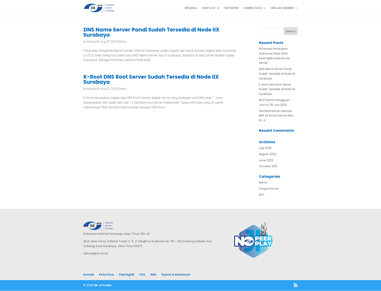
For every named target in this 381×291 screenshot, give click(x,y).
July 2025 (265, 148)
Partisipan (231, 8)
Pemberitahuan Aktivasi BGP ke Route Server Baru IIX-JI (276, 115)
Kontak (88, 275)
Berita (122, 41)
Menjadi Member (282, 8)
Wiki (153, 275)
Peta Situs (106, 275)
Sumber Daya (252, 8)
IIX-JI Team (102, 285)
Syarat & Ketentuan (176, 275)
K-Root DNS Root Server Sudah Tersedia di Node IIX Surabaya (151, 79)
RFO (261, 195)
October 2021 (268, 166)
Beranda (191, 8)
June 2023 (266, 160)
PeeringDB (126, 275)
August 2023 (267, 154)
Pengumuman (269, 189)
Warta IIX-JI (210, 8)
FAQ (142, 275)
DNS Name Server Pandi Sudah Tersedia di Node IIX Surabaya (151, 32)
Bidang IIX (93, 41)
